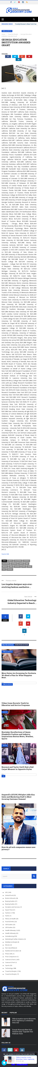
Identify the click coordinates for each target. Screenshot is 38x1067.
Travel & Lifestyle (7, 31)
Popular (13, 1013)
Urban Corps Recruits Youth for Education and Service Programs (16, 704)
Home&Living (9, 936)
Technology (9, 968)
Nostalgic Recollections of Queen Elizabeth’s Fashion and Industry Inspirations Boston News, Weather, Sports (17, 735)
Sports (7, 965)
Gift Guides (9, 924)
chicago (26, 560)
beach (10, 560)
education (6, 563)
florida (14, 563)
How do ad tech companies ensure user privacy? (18, 848)
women (10, 569)
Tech (23, 566)
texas (29, 566)
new (11, 566)
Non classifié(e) (10, 948)
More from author (21, 645)
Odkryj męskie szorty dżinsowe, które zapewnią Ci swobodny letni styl (24, 1020)
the (4, 569)
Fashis (7, 916)
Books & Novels (10, 898)
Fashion (5, 712)
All (3, 776)
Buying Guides (10, 901)
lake (27, 563)
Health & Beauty (10, 930)
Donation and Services (12, 907)
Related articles (8, 645)
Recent (4, 1013)
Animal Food (9, 895)
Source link (5, 554)
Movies (7, 945)
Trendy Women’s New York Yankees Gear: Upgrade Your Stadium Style (22, 1032)
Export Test (8, 910)
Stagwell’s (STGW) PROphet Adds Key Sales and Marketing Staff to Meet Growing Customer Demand (18, 796)
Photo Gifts (8, 954)
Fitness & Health (10, 919)
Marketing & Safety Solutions (14, 939)
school (17, 566)
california (18, 560)
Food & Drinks (9, 921)
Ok (13, 1064)
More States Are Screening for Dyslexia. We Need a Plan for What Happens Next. (19, 675)
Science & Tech (10, 960)
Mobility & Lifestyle (11, 942)
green (21, 563)
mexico (5, 566)
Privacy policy (22, 1064)
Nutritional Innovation (12, 951)
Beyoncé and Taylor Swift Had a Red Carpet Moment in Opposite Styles (17, 768)
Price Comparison (11, 957)
